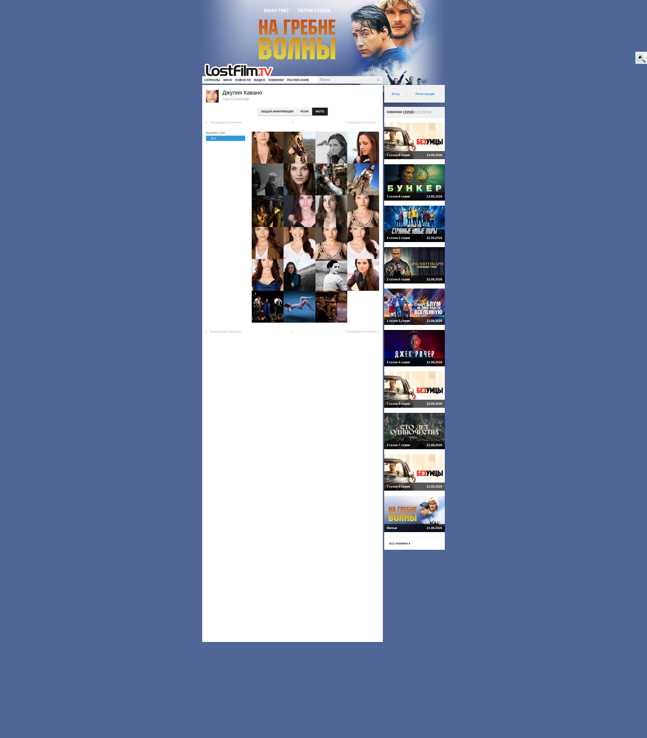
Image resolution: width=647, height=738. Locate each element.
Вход (396, 94)
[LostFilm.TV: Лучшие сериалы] (241, 69)
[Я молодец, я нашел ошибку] (621, 58)
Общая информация (277, 111)
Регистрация (424, 94)
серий (408, 112)
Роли (305, 111)
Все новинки (398, 543)
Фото (320, 111)
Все (213, 138)
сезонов (423, 112)
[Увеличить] (268, 147)
